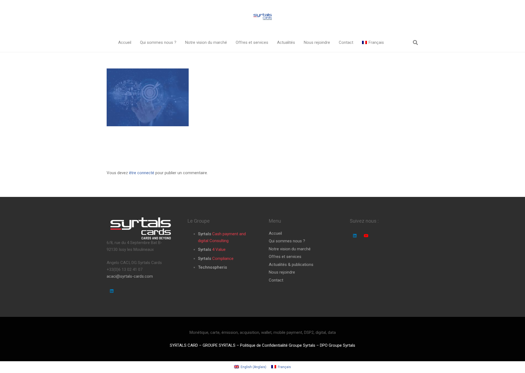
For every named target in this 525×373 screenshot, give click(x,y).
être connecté (141, 172)
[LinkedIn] (112, 291)
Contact (276, 280)
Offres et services (285, 256)
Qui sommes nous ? (287, 241)
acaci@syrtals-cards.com (130, 276)
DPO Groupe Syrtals (337, 345)
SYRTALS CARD (184, 345)
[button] (180, 42)
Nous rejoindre (282, 272)
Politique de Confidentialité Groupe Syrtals (277, 345)
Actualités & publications (291, 264)
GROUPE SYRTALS (219, 345)
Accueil (275, 233)
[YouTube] (366, 236)
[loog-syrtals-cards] (262, 16)
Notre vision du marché (290, 248)
